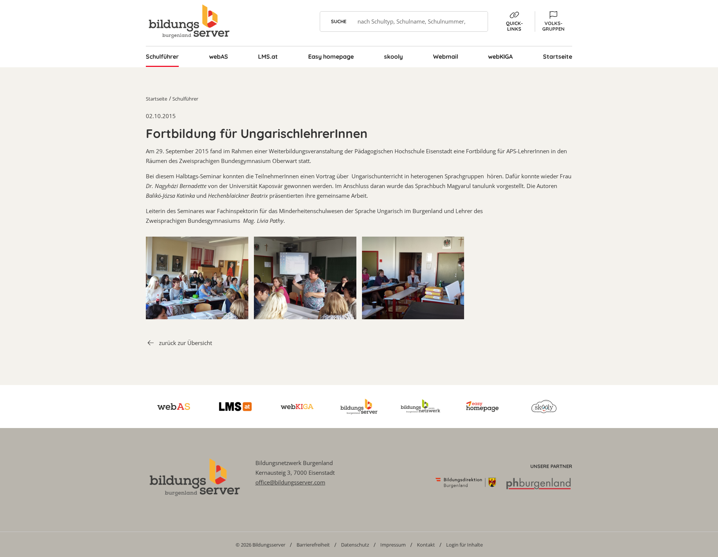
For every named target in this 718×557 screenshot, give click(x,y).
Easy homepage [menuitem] (331, 56)
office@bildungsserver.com (290, 482)
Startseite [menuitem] (557, 56)
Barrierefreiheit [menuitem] (313, 544)
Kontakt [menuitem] (426, 544)
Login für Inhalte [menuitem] (464, 544)
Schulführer (185, 98)
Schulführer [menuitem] (162, 56)
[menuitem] (260, 544)
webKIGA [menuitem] (500, 56)
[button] (553, 21)
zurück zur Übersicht (185, 343)
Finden (477, 21)
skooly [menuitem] (393, 56)
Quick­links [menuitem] (514, 26)
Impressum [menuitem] (393, 544)
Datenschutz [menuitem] (355, 544)
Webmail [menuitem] (445, 56)
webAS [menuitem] (218, 56)
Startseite (156, 98)
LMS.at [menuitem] (268, 56)
